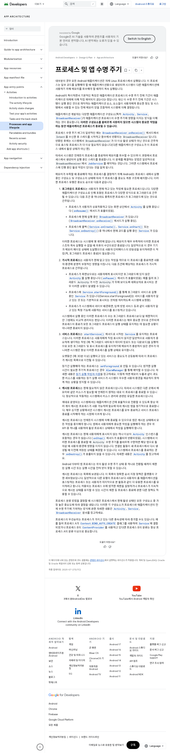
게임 (71, 644)
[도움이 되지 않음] (156, 57)
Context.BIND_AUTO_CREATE (98, 523)
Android (53, 647)
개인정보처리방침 (76, 667)
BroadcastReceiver (68, 118)
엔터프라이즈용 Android (56, 654)
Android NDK (136, 674)
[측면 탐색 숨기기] (40, 747)
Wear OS (94, 653)
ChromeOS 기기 (96, 660)
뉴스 (51, 671)
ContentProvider (93, 527)
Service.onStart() (130, 226)
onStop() (99, 438)
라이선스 (73, 737)
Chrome (53, 709)
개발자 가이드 (136, 655)
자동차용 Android (93, 668)
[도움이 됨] (151, 57)
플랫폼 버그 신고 (158, 644)
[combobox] (79, 4)
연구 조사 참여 (157, 663)
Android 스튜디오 (144, 3)
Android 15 (115, 655)
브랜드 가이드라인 (90, 737)
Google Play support (156, 656)
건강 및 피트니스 (77, 655)
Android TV (95, 674)
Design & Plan (85, 57)
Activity (128, 114)
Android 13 (115, 665)
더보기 (38, 3)
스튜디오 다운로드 (137, 668)
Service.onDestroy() (83, 230)
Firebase (53, 714)
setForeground (109, 366)
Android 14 (115, 660)
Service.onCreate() (102, 226)
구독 (133, 745)
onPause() (109, 278)
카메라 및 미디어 (77, 660)
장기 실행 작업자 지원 (88, 374)
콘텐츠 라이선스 (97, 560)
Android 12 (115, 671)
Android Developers (65, 57)
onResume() (81, 210)
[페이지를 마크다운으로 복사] (136, 70)
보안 (51, 661)
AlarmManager (115, 370)
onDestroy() (74, 454)
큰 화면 (92, 647)
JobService (95, 163)
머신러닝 (73, 649)
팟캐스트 (53, 682)
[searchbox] (22, 28)
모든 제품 (53, 725)
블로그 (52, 677)
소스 (51, 666)
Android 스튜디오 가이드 (137, 649)
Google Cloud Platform (61, 719)
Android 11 (115, 676)
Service (142, 114)
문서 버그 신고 (157, 649)
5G (70, 673)
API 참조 (133, 661)
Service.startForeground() (100, 292)
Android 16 (115, 649)
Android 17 (115, 644)
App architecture (17, 16)
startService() (94, 334)
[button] (19, 49)
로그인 (162, 3)
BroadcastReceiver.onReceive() (124, 132)
